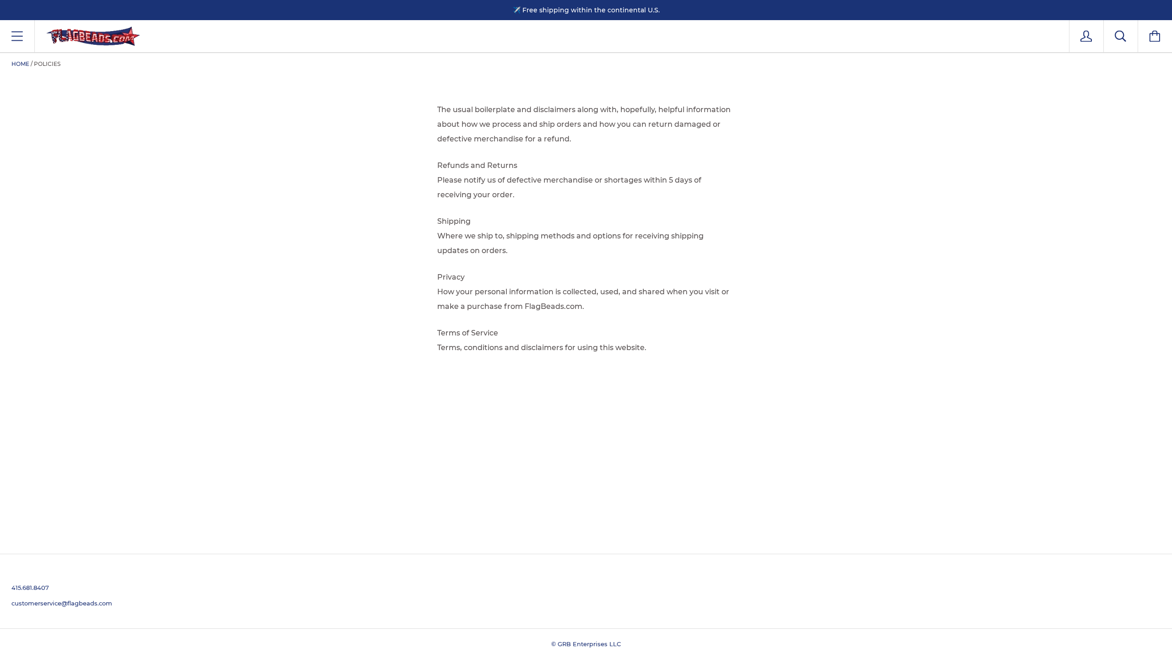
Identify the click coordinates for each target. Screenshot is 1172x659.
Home (20, 63)
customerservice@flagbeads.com (61, 603)
